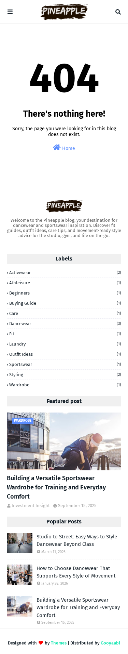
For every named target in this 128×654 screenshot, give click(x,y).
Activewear (65, 272)
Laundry (65, 344)
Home (68, 148)
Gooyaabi (110, 642)
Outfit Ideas (65, 354)
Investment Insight (31, 505)
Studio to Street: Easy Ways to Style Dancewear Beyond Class (77, 541)
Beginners (65, 293)
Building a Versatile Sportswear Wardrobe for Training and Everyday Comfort (56, 487)
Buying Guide (65, 303)
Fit (65, 333)
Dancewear (65, 323)
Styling (65, 374)
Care (65, 313)
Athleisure (65, 282)
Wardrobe (65, 384)
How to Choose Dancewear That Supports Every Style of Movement (76, 572)
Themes (59, 642)
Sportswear (65, 364)
